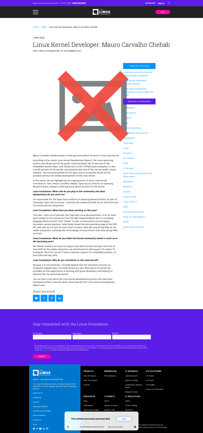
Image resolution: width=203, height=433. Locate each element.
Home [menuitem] (106, 401)
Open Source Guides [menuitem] (91, 410)
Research (127, 186)
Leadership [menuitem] (37, 397)
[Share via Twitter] (44, 298)
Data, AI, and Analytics (134, 216)
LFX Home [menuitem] (150, 376)
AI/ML (126, 221)
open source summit (133, 226)
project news (129, 196)
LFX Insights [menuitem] (150, 385)
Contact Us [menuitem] (37, 420)
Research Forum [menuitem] (131, 392)
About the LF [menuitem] (38, 393)
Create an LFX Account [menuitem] (154, 389)
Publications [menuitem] (88, 405)
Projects (127, 117)
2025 (125, 206)
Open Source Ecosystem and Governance (137, 175)
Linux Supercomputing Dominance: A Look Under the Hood (138, 91)
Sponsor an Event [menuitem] (111, 405)
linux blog (128, 143)
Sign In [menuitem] (161, 3)
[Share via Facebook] (51, 298)
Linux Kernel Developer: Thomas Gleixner (135, 82)
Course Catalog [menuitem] (131, 405)
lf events (127, 153)
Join (163, 12)
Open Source (129, 112)
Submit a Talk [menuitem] (109, 410)
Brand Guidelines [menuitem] (39, 415)
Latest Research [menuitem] (131, 376)
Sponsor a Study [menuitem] (131, 380)
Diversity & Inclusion (133, 211)
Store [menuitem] (35, 424)
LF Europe (128, 168)
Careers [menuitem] (36, 402)
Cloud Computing (132, 127)
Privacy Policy (46, 350)
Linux (126, 148)
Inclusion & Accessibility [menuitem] (42, 411)
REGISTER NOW (79, 3)
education (128, 181)
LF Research (129, 107)
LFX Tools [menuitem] (149, 380)
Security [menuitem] (87, 385)
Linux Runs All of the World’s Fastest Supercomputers (137, 74)
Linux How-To (130, 201)
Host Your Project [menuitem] (90, 380)
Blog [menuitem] (85, 401)
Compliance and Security (135, 133)
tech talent (128, 158)
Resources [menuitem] (129, 410)
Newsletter (128, 138)
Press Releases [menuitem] (110, 376)
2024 (125, 163)
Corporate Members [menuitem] (40, 406)
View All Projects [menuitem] (90, 376)
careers (127, 191)
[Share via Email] (36, 298)
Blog (44, 27)
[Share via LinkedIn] (59, 298)
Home (36, 27)
